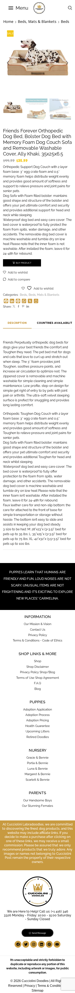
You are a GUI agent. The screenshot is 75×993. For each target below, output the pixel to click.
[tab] (17, 323)
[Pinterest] (23, 306)
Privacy (29, 985)
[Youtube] (57, 944)
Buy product (23, 263)
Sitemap (37, 990)
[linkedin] (27, 306)
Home (8, 21)
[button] (18, 8)
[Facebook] (18, 306)
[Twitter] (14, 306)
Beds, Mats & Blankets (37, 21)
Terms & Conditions (51, 985)
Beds (65, 21)
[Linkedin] (41, 944)
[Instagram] (33, 944)
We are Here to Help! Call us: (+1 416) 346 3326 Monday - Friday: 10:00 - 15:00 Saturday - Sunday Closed (37, 915)
